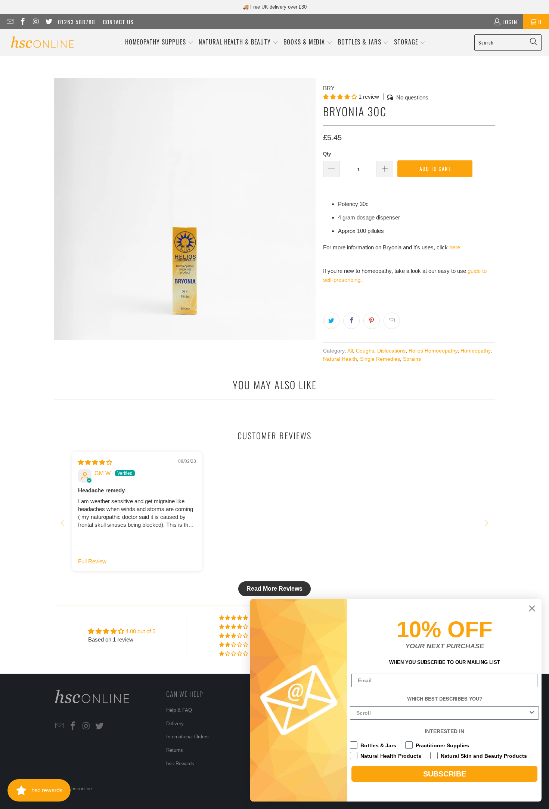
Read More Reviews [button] (274, 588)
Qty (327, 154)
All (350, 351)
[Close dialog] (532, 608)
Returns (174, 750)
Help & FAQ (179, 710)
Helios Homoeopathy (433, 351)
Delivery (175, 723)
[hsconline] (42, 42)
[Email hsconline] (9, 22)
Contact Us (118, 22)
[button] (159, 42)
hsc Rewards (180, 763)
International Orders (187, 736)
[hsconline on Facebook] (23, 22)
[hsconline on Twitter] (48, 22)
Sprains (412, 359)
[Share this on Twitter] (331, 321)
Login (509, 22)
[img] (95, 462)
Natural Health (340, 359)
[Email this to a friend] (392, 321)
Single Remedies (380, 359)
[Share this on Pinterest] (371, 321)
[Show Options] (532, 713)
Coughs (365, 351)
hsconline (81, 788)
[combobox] (442, 713)
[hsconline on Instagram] (35, 22)
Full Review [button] (92, 561)
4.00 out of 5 (140, 631)
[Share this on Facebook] (351, 321)
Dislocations (391, 351)
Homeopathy (475, 351)
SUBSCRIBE (444, 774)
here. (455, 247)
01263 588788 (76, 22)
